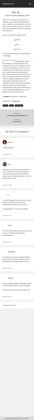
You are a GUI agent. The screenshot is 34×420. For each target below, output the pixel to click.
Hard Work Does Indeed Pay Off (17, 115)
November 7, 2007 (23, 15)
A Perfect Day (17, 121)
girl (11, 105)
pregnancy (18, 105)
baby (5, 105)
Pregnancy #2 (15, 101)
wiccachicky (11, 251)
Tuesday (10, 278)
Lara (9, 164)
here (9, 56)
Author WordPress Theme (11, 418)
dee (14, 15)
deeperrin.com (8, 4)
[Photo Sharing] (17, 39)
